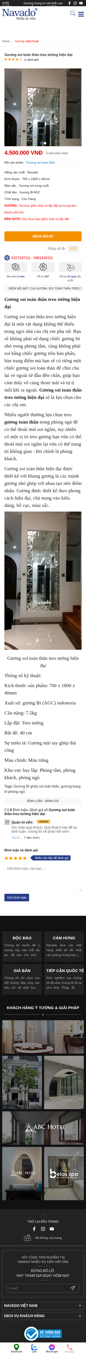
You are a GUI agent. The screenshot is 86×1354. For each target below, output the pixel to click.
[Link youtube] (69, 3)
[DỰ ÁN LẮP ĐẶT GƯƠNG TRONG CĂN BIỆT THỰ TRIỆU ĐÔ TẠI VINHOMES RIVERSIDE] (64, 1082)
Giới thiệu (6, 4)
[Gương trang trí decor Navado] (19, 14)
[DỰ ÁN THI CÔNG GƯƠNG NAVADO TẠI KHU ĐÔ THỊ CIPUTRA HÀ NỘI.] (22, 1082)
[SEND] (73, 1288)
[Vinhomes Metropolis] (22, 1173)
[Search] (72, 13)
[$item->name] (43, 1128)
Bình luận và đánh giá (21, 850)
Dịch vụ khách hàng (24, 1316)
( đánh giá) (31, 59)
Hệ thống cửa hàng (48, 1238)
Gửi (73, 248)
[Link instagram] (75, 3)
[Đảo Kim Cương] (43, 1037)
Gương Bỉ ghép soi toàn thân (36, 786)
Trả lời (15, 837)
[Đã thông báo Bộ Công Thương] (43, 1334)
